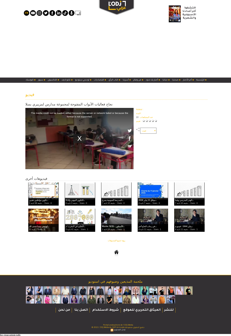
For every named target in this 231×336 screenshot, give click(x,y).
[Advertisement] (115, 48)
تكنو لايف (66, 80)
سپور (41, 80)
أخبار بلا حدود (152, 80)
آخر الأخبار (187, 80)
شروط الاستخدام (105, 310)
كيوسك (30, 80)
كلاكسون (52, 80)
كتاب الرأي (114, 80)
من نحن (63, 310)
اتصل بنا (81, 310)
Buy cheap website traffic (10, 335)
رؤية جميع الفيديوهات (116, 240)
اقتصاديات (99, 80)
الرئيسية (200, 80)
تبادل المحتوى (119, 330)
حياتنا (165, 80)
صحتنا (175, 80)
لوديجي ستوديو (82, 80)
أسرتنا (126, 80)
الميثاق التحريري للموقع (141, 310)
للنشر (169, 310)
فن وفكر (137, 80)
